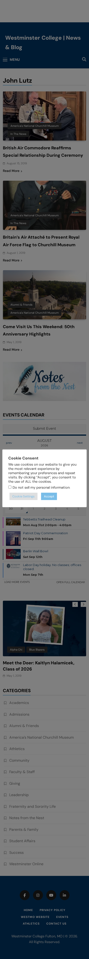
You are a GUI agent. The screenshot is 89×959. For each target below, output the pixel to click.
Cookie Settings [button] (23, 496)
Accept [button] (49, 496)
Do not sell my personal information (41, 487)
